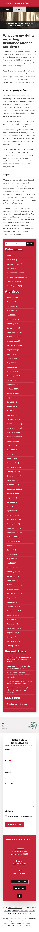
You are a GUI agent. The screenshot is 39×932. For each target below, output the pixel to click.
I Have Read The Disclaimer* (20, 816)
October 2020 (12, 589)
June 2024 (11, 402)
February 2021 (12, 572)
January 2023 (12, 472)
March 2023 (11, 463)
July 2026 (10, 302)
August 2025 (12, 350)
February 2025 (12, 376)
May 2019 (10, 620)
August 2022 (12, 493)
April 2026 (11, 315)
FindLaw (29, 913)
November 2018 (13, 628)
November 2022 (13, 480)
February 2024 (12, 415)
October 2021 (12, 537)
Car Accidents (12, 264)
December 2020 (13, 580)
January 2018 (12, 646)
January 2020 (12, 606)
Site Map (15, 910)
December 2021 (13, 528)
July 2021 (10, 550)
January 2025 (12, 380)
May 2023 (11, 454)
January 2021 (12, 576)
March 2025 (11, 371)
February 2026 (12, 324)
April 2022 (11, 511)
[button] (6, 9)
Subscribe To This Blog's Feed (17, 705)
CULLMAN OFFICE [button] (19, 882)
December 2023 (13, 424)
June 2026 (11, 306)
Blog (9, 255)
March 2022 (11, 515)
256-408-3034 (19, 864)
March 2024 (11, 411)
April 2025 (11, 367)
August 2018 (12, 633)
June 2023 (11, 450)
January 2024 (12, 419)
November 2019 (13, 611)
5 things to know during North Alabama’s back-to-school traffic (19, 659)
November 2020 (13, 585)
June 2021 (11, 554)
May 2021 (10, 559)
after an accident (20, 74)
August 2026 (12, 298)
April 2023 (11, 459)
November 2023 (13, 428)
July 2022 (10, 498)
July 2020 (10, 598)
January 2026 (12, 328)
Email (8, 761)
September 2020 (13, 593)
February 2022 (12, 519)
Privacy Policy (23, 910)
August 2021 (12, 546)
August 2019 (12, 615)
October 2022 (12, 485)
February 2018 (12, 641)
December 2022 (13, 476)
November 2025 (13, 337)
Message (9, 784)
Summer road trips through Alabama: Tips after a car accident (17, 690)
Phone (8, 772)
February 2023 (12, 467)
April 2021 (11, 563)
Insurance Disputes (14, 273)
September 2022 (13, 489)
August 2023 (12, 441)
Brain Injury (11, 260)
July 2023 (10, 445)
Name (7, 749)
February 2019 (12, 624)
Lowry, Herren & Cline (15, 907)
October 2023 (12, 432)
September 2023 (13, 437)
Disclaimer (9, 811)
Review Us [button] (19, 888)
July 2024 (10, 398)
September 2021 (13, 541)
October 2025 (12, 341)
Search (30, 244)
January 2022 (12, 524)
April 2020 (11, 602)
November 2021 (13, 533)
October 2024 (12, 389)
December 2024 (13, 385)
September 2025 (13, 345)
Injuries (10, 268)
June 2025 (11, 358)
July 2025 (10, 354)
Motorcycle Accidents (15, 277)
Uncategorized (13, 286)
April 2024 (11, 406)
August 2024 (12, 393)
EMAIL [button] (20, 9)
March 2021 (11, 567)
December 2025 (13, 332)
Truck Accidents (13, 281)
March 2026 (11, 319)
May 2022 (11, 506)
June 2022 (11, 502)
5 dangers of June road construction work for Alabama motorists (19, 675)
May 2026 (11, 311)
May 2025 (10, 363)
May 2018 (10, 637)
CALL (33, 9)
